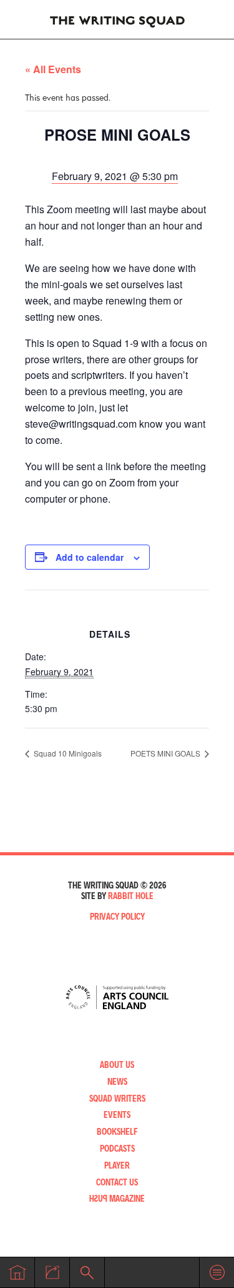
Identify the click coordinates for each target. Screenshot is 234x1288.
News (117, 1081)
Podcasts (117, 1148)
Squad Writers (117, 1098)
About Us (117, 1064)
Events (117, 1114)
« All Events (53, 69)
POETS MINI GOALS (166, 753)
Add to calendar (90, 557)
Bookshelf (117, 1131)
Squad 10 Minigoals (67, 753)
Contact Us (117, 1182)
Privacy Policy (117, 916)
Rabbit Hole (131, 895)
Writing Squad (117, 19)
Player (117, 1165)
